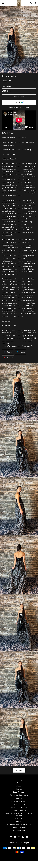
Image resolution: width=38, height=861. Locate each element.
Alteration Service (19, 807)
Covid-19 (19, 821)
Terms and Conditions (19, 795)
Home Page (19, 780)
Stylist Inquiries (19, 810)
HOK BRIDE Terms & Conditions (19, 824)
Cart (19, 783)
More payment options (19, 107)
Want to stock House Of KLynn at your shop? (19, 814)
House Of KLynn (22, 843)
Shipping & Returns (19, 801)
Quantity (7, 86)
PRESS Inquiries (19, 827)
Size (5, 81)
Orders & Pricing (19, 804)
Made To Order (19, 792)
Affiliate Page (19, 831)
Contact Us (19, 786)
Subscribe (19, 818)
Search (19, 789)
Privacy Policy (19, 798)
